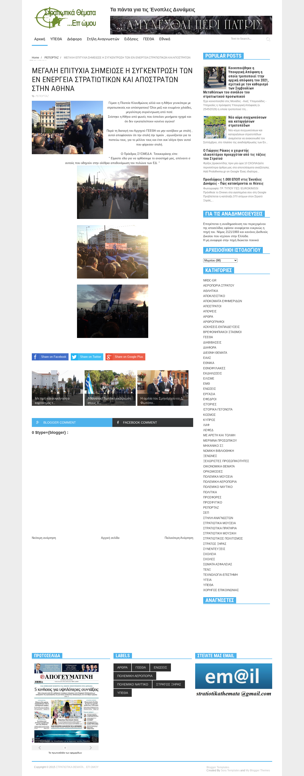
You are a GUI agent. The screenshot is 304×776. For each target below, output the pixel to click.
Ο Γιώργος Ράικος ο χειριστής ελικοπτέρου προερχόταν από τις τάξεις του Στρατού (234, 154)
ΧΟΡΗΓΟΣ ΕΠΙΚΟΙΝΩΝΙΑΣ (221, 590)
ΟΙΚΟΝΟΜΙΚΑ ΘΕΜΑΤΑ (219, 466)
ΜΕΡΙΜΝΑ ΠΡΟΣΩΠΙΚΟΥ (220, 440)
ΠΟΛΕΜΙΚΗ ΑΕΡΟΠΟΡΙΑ (220, 481)
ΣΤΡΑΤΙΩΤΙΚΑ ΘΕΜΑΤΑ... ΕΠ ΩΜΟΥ (77, 767)
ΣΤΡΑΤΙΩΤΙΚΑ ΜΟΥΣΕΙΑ (219, 523)
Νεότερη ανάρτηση (44, 538)
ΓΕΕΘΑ (148, 39)
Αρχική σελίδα (110, 538)
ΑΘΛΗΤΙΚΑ (210, 291)
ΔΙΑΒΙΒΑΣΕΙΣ (212, 342)
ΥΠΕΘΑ (56, 39)
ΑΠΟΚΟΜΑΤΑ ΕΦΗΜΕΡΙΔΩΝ (222, 301)
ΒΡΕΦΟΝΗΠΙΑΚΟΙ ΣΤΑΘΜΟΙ (222, 332)
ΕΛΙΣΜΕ (208, 378)
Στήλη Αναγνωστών (103, 39)
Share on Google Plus (129, 356)
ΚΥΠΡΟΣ (209, 420)
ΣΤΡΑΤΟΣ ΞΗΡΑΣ (214, 544)
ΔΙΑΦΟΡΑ (209, 347)
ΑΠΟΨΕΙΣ (210, 311)
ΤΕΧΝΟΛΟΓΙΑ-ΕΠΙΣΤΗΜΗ (220, 574)
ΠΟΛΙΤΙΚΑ (210, 492)
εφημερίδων (76, 753)
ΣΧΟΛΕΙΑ (209, 554)
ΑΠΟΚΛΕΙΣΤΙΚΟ (214, 296)
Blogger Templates (218, 767)
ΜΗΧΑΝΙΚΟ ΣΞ (213, 445)
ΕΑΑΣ (207, 358)
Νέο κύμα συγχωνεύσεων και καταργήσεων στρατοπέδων (247, 121)
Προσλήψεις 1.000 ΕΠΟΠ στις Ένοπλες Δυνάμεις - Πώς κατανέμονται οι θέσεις (233, 181)
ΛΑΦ (206, 425)
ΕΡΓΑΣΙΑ (209, 394)
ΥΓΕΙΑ (207, 580)
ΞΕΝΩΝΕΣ (210, 456)
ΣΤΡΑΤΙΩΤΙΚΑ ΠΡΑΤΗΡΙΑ (220, 528)
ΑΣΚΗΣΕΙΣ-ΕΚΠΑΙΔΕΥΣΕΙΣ (221, 327)
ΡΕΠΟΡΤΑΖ (42, 96)
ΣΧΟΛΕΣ (209, 559)
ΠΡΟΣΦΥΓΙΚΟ (212, 502)
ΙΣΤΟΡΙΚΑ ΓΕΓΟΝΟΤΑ (218, 409)
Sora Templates (230, 770)
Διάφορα (74, 39)
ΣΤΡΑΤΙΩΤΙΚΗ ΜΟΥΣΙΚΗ (219, 533)
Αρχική (39, 39)
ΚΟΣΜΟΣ (209, 414)
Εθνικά (164, 39)
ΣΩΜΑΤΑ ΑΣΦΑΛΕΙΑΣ (217, 564)
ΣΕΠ (206, 512)
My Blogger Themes (258, 770)
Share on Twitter (90, 356)
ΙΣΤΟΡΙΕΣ (210, 404)
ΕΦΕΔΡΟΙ (210, 399)
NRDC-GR (209, 280)
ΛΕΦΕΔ (208, 430)
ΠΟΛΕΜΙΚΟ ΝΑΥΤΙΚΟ (218, 487)
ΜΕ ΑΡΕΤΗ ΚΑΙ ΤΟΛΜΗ (219, 435)
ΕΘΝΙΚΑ (208, 363)
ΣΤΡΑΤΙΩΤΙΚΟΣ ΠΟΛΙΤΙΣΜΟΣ (223, 538)
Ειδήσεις (131, 39)
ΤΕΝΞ (207, 569)
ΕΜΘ (206, 383)
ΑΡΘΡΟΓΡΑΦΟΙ (213, 321)
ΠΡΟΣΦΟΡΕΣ (212, 497)
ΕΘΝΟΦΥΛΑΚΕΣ (214, 368)
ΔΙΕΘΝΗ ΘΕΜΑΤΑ (215, 352)
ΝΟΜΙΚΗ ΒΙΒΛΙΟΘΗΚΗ (218, 451)
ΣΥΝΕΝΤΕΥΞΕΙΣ (214, 549)
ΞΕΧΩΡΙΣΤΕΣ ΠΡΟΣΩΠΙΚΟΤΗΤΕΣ (226, 461)
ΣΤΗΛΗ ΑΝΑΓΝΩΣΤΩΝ (218, 518)
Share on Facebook (53, 356)
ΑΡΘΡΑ (208, 316)
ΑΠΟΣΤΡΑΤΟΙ (212, 306)
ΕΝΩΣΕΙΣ (209, 388)
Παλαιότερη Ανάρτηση (179, 538)
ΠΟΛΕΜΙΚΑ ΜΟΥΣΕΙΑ (218, 476)
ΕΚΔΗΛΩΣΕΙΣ (212, 373)
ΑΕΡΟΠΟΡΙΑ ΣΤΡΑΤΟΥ (218, 285)
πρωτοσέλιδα (59, 753)
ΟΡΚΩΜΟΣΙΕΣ (213, 471)
